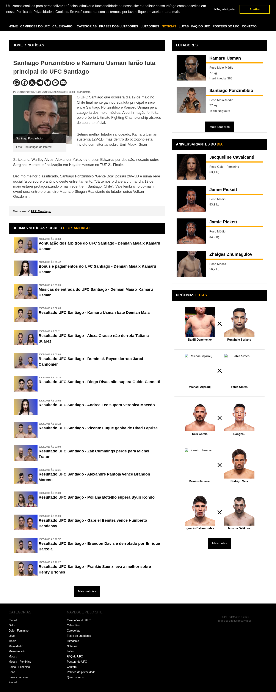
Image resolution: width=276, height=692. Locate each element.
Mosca (13, 656)
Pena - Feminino (19, 677)
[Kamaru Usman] (191, 68)
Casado (13, 620)
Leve (12, 635)
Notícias (72, 646)
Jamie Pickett (223, 189)
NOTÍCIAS (169, 26)
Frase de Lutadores (79, 635)
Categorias (73, 630)
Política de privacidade (81, 672)
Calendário (73, 625)
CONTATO (249, 26)
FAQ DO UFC (200, 26)
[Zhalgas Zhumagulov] (191, 264)
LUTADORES (150, 26)
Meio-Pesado (17, 651)
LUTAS (184, 26)
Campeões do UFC (79, 620)
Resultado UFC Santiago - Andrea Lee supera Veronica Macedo (97, 405)
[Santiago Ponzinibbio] (191, 100)
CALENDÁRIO (62, 26)
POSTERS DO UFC (226, 26)
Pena (12, 672)
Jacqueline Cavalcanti (231, 157)
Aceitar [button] (254, 9)
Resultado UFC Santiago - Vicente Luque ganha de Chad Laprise (98, 428)
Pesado (13, 682)
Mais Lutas (219, 543)
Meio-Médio (16, 646)
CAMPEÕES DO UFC (35, 26)
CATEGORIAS (87, 26)
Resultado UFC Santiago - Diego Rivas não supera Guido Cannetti (99, 382)
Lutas (70, 651)
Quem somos (75, 677)
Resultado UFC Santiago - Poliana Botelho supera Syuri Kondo (97, 497)
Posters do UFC (77, 661)
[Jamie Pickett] (191, 199)
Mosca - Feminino (20, 661)
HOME (13, 26)
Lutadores (73, 641)
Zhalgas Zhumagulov (230, 254)
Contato (72, 666)
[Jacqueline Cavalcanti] (191, 167)
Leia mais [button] (172, 12)
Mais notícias (87, 591)
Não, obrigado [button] (224, 9)
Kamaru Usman (225, 58)
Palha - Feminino (19, 666)
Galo (11, 625)
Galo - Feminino (18, 630)
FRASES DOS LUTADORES (118, 26)
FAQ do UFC (75, 656)
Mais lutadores (220, 126)
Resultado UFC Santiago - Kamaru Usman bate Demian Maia (94, 312)
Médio (12, 641)
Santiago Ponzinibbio (231, 90)
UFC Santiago (41, 211)
